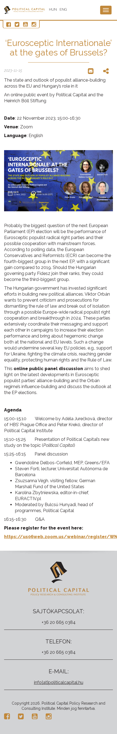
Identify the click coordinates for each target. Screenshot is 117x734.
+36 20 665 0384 (59, 622)
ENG (63, 9)
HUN (53, 9)
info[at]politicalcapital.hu (58, 682)
